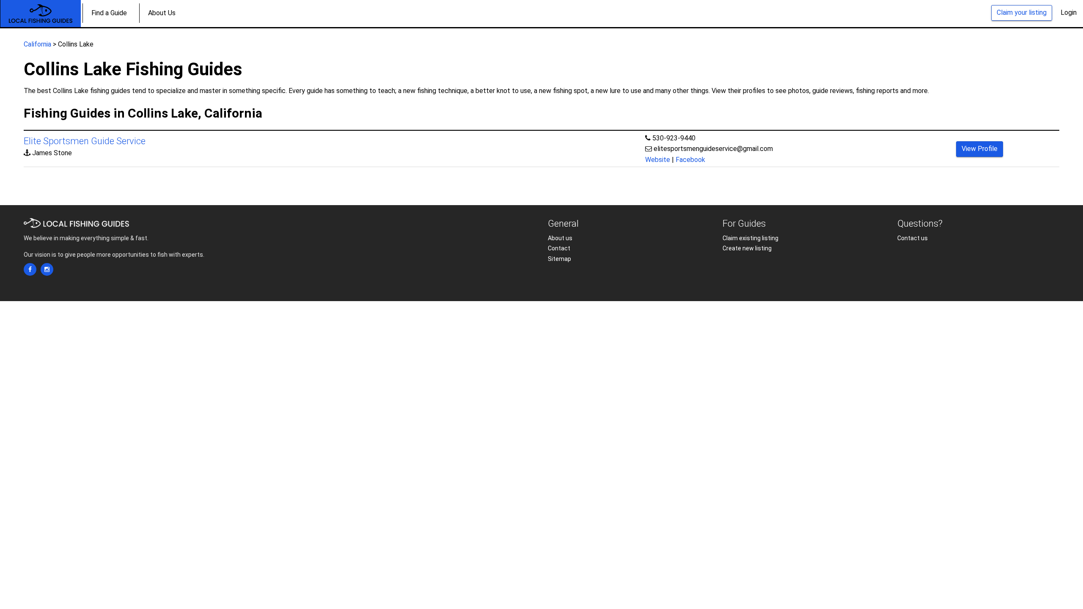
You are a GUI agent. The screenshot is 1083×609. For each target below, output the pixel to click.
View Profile (980, 149)
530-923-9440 (673, 138)
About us (560, 238)
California (37, 44)
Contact (559, 248)
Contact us (912, 238)
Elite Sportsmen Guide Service (85, 141)
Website (657, 160)
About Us (162, 13)
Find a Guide (109, 13)
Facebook (690, 160)
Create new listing (747, 248)
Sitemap (559, 258)
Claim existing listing (750, 238)
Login (1069, 12)
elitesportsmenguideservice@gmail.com (713, 149)
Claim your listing (1022, 12)
